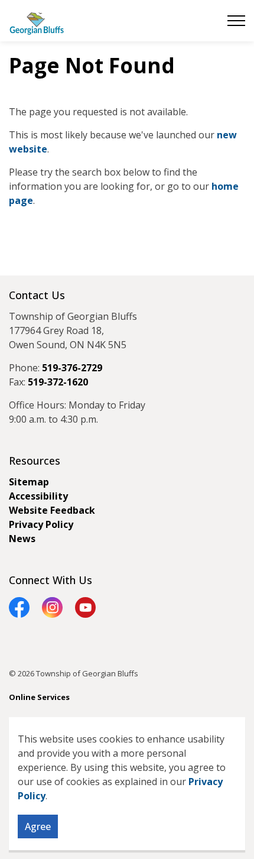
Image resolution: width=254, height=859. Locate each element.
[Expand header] (236, 20)
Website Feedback (52, 510)
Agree (38, 826)
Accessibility (38, 496)
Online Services (39, 697)
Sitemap (29, 481)
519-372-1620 (58, 381)
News (22, 538)
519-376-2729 (72, 367)
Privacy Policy (41, 524)
